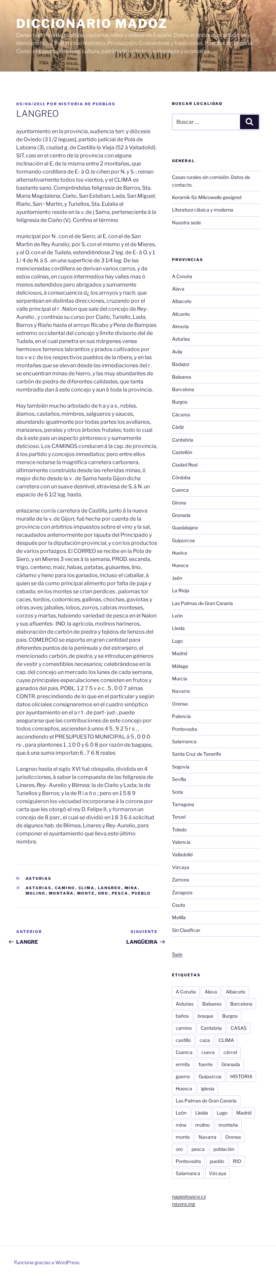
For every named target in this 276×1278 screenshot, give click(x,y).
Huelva (179, 553)
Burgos (179, 402)
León (177, 615)
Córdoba (181, 477)
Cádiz (178, 427)
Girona (179, 502)
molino (36, 893)
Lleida (178, 628)
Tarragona (183, 804)
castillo (183, 1040)
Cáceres (181, 414)
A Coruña (182, 276)
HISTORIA (241, 1076)
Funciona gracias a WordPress (46, 1262)
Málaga (180, 666)
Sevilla (179, 779)
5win (177, 954)
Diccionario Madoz (92, 23)
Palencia (181, 716)
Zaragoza (182, 892)
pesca (120, 893)
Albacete (182, 301)
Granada (181, 515)
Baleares (181, 377)
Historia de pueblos (87, 104)
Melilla (179, 917)
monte (86, 893)
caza (205, 1040)
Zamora (180, 879)
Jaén (177, 578)
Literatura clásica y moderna (202, 210)
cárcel (230, 1052)
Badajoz (180, 364)
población (223, 1149)
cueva (208, 1052)
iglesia (207, 1088)
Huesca (180, 565)
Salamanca (184, 741)
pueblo (141, 893)
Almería (180, 326)
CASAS (239, 1028)
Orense (180, 704)
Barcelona (183, 389)
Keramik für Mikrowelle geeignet (207, 197)
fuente (206, 1064)
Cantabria (182, 440)
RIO (237, 1161)
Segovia (180, 766)
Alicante (181, 314)
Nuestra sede (186, 222)
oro (103, 893)
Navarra (181, 691)
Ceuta (178, 905)
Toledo (179, 829)
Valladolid (182, 854)
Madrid (179, 653)
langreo (110, 888)
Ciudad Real (185, 464)
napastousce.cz (189, 1196)
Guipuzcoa (183, 540)
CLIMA (86, 888)
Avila (177, 351)
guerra (183, 1076)
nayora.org (183, 1204)
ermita (183, 1064)
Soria (177, 792)
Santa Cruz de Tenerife (196, 754)
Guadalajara (185, 527)
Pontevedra (184, 729)
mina (131, 888)
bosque (205, 1016)
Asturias (39, 878)
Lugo (177, 641)
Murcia (179, 678)
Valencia (181, 842)
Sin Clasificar (186, 930)
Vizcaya (180, 867)
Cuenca (180, 490)
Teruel (178, 817)
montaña (61, 893)
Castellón (182, 452)
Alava (178, 289)
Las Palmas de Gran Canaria (202, 603)
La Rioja (180, 590)
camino (65, 888)
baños (182, 1016)
